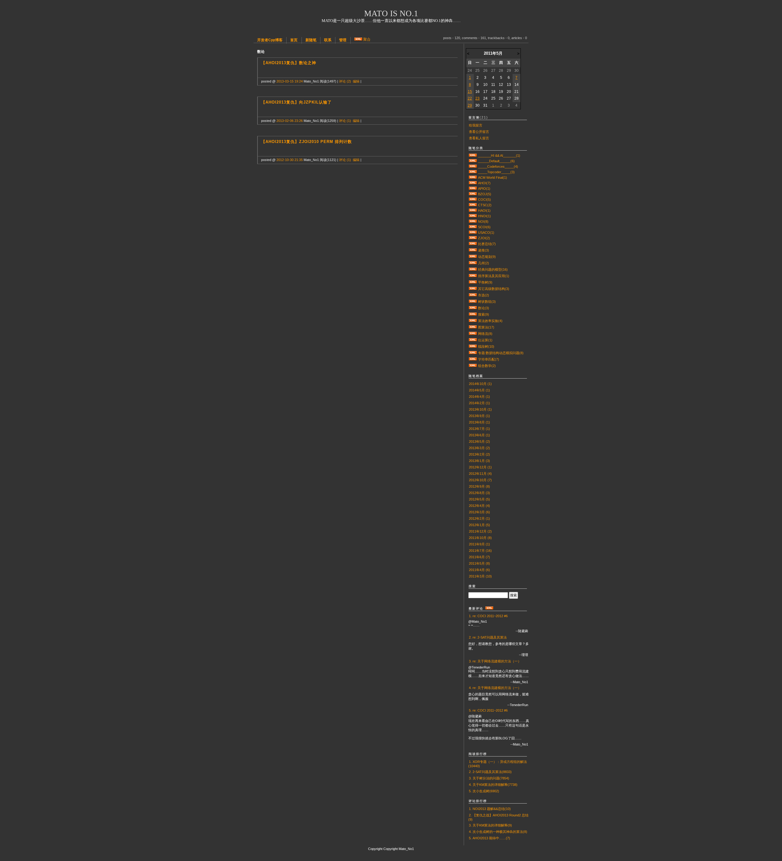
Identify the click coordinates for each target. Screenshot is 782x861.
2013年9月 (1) (479, 416)
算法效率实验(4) (490, 321)
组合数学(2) (487, 366)
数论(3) (483, 308)
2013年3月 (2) (479, 448)
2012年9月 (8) (479, 486)
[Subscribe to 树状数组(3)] (472, 301)
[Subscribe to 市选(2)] (472, 295)
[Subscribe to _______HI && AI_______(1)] (472, 155)
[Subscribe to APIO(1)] (472, 188)
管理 (342, 40)
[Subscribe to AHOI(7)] (472, 183)
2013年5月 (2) (479, 441)
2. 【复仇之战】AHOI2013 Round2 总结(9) (498, 817)
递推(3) (483, 250)
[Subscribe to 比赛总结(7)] (472, 243)
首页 (294, 40)
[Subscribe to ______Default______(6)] (472, 161)
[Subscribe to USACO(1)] (472, 232)
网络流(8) (485, 333)
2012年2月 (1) (479, 518)
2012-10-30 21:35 (289, 160)
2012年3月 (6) (479, 512)
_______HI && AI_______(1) (499, 155)
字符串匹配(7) (488, 359)
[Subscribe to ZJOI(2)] (472, 238)
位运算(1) (485, 340)
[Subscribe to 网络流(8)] (472, 333)
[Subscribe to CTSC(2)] (472, 205)
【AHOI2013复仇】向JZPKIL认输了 (296, 102)
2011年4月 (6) (479, 570)
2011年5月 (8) (479, 563)
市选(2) (483, 295)
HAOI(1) (484, 210)
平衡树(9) (485, 282)
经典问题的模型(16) (493, 269)
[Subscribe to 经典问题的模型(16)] (472, 269)
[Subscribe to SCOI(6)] (472, 227)
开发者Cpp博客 (270, 40)
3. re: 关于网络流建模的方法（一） (495, 661)
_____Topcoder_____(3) (496, 172)
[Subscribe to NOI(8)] (472, 221)
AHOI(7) (484, 183)
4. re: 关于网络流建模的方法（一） (495, 688)
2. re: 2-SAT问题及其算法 (488, 637)
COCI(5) (484, 199)
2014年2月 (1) (479, 403)
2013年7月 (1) (479, 428)
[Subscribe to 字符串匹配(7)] (472, 359)
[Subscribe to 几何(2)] (472, 263)
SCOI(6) (484, 227)
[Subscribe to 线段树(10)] (472, 346)
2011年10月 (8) (480, 538)
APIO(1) (484, 188)
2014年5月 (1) (479, 390)
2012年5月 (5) (479, 499)
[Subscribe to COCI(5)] (472, 199)
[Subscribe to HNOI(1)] (472, 216)
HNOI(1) (484, 216)
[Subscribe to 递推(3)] (472, 250)
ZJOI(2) (484, 238)
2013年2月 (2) (479, 454)
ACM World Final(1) (492, 177)
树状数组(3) (487, 301)
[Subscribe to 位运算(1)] (472, 340)
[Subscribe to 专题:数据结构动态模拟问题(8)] (472, 352)
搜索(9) (483, 314)
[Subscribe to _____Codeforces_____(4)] (472, 166)
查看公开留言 (479, 132)
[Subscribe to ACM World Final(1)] (472, 177)
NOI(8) (483, 221)
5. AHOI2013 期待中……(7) (489, 838)
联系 (327, 40)
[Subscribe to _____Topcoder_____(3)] (472, 172)
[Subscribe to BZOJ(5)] (472, 194)
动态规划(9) (487, 256)
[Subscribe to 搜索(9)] (472, 314)
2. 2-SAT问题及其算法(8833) (490, 772)
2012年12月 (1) (480, 467)
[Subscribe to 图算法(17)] (472, 327)
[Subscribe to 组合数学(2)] (472, 365)
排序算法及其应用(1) (493, 276)
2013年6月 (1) (479, 435)
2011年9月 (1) (479, 544)
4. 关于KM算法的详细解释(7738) (493, 784)
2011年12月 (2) (480, 531)
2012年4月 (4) (479, 505)
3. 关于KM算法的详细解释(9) (490, 825)
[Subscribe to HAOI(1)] (472, 210)
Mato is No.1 (391, 13)
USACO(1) (486, 232)
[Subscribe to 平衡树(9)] (472, 282)
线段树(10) (486, 346)
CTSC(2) (484, 205)
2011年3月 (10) (480, 576)
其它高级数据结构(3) (493, 289)
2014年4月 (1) (479, 396)
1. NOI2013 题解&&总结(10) (490, 809)
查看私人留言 (479, 138)
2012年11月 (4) (480, 473)
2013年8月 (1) (479, 422)
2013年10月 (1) (480, 409)
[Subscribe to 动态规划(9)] (472, 256)
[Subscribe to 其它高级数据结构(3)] (472, 288)
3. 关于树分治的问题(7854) (489, 778)
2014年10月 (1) (480, 384)
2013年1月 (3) (479, 461)
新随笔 (310, 40)
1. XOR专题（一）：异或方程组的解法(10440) (497, 764)
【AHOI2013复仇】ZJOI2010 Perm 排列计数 (306, 141)
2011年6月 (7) (479, 557)
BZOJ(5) (484, 194)
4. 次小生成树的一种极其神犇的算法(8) (498, 832)
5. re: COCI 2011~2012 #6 (488, 710)
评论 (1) (345, 121)
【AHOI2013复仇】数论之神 (288, 62)
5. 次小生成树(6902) (484, 791)
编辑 (356, 81)
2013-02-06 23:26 (289, 121)
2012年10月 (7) (480, 480)
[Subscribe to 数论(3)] (472, 308)
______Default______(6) (496, 161)
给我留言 (475, 125)
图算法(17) (486, 327)
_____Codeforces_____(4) (498, 166)
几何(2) (483, 263)
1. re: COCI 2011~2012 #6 (488, 616)
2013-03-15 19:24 (289, 81)
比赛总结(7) (487, 244)
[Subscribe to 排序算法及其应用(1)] (472, 275)
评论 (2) (345, 81)
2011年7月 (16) (480, 550)
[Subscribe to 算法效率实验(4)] (472, 320)
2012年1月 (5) (479, 525)
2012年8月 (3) (479, 493)
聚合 (367, 39)
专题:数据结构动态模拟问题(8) (501, 353)
